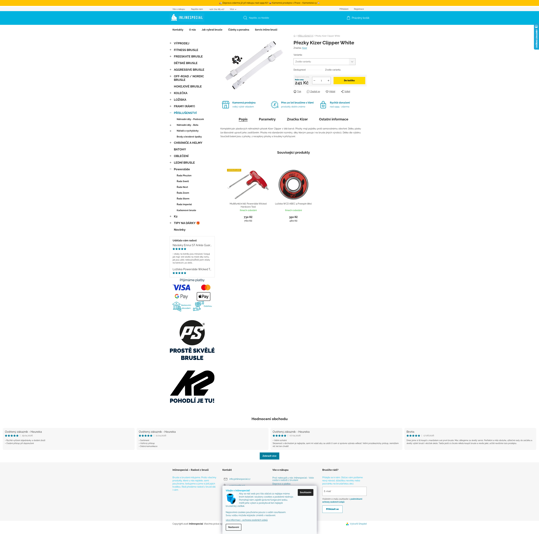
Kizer (304, 48)
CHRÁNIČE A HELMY (188, 142)
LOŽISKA (180, 99)
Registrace (359, 9)
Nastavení (233, 527)
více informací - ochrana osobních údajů (247, 520)
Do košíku (349, 80)
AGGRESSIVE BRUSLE (189, 69)
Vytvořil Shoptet (358, 523)
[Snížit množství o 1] (314, 80)
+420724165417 (237, 485)
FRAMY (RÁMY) (184, 106)
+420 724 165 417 (216, 9)
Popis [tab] (243, 119)
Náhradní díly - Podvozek (190, 119)
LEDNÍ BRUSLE (184, 162)
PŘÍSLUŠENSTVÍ (185, 113)
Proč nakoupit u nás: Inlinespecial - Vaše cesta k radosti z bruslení (293, 479)
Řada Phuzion (184, 175)
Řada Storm (183, 198)
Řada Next (182, 187)
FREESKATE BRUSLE (188, 56)
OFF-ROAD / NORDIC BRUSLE (189, 78)
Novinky (180, 229)
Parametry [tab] (267, 119)
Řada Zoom (183, 193)
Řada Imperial (184, 204)
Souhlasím (305, 492)
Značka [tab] (297, 119)
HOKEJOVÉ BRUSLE (188, 86)
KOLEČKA (180, 93)
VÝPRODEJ (181, 43)
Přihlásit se (332, 509)
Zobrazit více (269, 456)
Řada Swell (183, 181)
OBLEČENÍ (181, 156)
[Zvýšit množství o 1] (328, 80)
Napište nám (197, 9)
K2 (176, 216)
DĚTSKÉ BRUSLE (186, 63)
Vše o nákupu (178, 9)
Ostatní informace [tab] (333, 119)
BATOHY (180, 149)
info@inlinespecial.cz (239, 479)
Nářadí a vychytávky (188, 130)
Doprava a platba (281, 484)
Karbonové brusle (186, 210)
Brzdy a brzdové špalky (189, 136)
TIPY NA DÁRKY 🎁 (187, 223)
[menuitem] (178, 30)
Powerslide (182, 169)
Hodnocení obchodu (270, 419)
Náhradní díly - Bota (187, 125)
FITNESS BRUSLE (186, 50)
